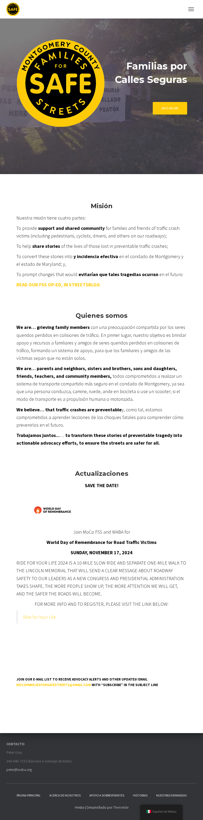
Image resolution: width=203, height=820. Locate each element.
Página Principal (29, 795)
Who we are (170, 108)
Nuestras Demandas (171, 795)
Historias (140, 795)
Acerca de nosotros (65, 795)
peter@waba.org (19, 769)
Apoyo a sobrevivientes (106, 795)
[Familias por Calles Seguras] (15, 9)
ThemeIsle (120, 807)
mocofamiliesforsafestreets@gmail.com (53, 685)
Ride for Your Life (39, 617)
